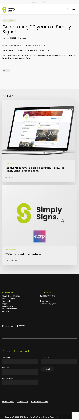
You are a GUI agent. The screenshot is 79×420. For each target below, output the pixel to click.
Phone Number (7, 378)
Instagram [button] (9, 326)
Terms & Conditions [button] (39, 401)
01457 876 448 (49, 296)
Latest (11, 45)
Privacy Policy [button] (8, 401)
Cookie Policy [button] (22, 401)
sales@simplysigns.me (49, 303)
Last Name (6, 368)
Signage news (9, 21)
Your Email (6, 357)
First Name (45, 357)
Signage (6, 71)
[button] (74, 9)
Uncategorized (11, 163)
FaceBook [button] (23, 326)
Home (4, 45)
